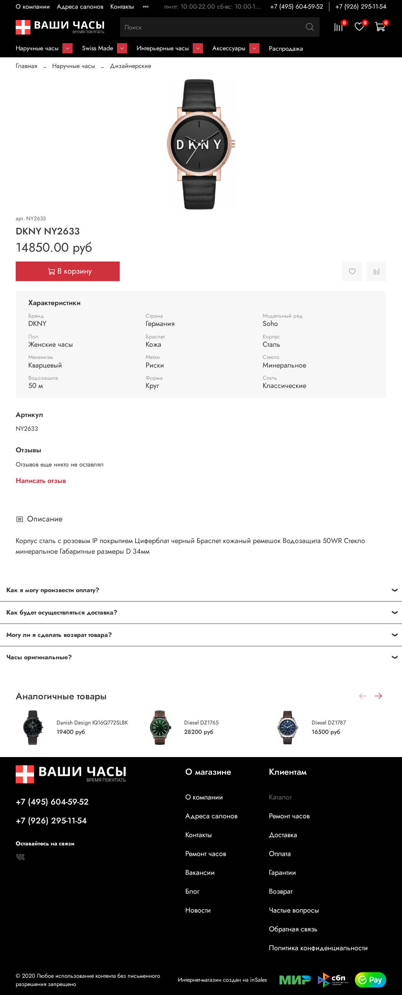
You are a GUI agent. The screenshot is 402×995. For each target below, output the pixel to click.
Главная (26, 65)
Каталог (280, 797)
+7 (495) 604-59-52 (296, 6)
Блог (192, 891)
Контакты (122, 6)
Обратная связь (293, 929)
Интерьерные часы (163, 48)
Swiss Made (97, 48)
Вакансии (200, 872)
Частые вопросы (294, 910)
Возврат (280, 891)
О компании (33, 6)
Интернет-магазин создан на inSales (222, 980)
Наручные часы (37, 48)
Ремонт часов (205, 854)
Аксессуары (228, 48)
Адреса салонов (80, 6)
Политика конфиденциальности (318, 948)
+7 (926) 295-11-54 (360, 6)
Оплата (280, 854)
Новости (198, 910)
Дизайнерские (130, 65)
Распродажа (286, 48)
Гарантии (282, 872)
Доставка (283, 835)
